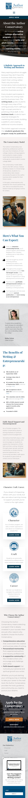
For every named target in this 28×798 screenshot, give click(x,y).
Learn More (14, 535)
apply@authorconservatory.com (14, 727)
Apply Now (14, 17)
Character (7, 748)
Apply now (14, 719)
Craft (5, 750)
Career (6, 753)
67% (21, 399)
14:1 (13, 386)
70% (7, 393)
